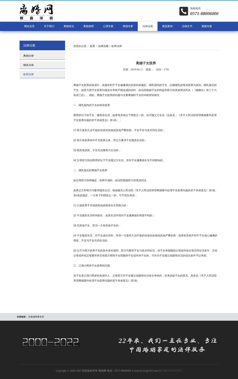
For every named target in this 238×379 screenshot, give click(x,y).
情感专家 (128, 26)
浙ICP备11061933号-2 (170, 370)
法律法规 (147, 26)
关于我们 (49, 26)
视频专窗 (207, 26)
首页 (92, 46)
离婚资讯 (69, 26)
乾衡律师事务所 (36, 316)
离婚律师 (88, 26)
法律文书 (187, 26)
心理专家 (108, 26)
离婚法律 (28, 55)
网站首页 (29, 26)
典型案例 (167, 26)
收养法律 (28, 74)
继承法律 (28, 65)
